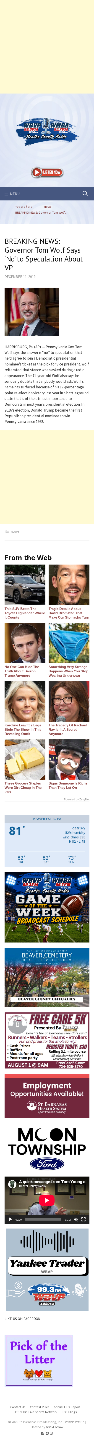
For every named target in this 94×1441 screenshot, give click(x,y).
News (15, 532)
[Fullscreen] (83, 1219)
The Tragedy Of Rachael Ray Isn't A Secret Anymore (68, 729)
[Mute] (76, 1219)
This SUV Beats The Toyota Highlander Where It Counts (25, 613)
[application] (47, 1200)
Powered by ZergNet (76, 799)
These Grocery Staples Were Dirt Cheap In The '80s (23, 787)
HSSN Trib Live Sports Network (35, 1412)
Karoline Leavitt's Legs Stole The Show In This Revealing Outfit (23, 729)
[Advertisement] (47, 47)
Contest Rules (40, 1407)
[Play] (10, 1219)
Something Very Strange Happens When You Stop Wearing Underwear (68, 671)
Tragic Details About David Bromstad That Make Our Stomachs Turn (69, 613)
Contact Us (18, 1407)
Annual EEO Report (67, 1407)
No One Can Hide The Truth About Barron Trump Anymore (22, 671)
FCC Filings (69, 1412)
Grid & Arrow (54, 1427)
